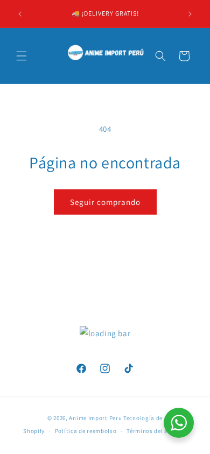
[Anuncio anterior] (20, 14)
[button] (21, 56)
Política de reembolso (86, 431)
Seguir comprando (105, 202)
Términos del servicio (157, 431)
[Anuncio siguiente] (190, 14)
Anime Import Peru (95, 418)
